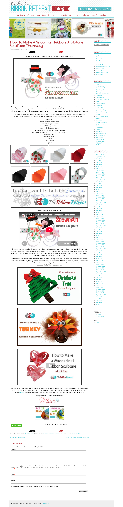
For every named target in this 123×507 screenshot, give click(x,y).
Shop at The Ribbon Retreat (95, 9)
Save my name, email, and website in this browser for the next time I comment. (36, 486)
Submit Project (74, 15)
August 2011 (99, 274)
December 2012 (100, 243)
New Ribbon (41, 14)
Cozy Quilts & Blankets (102, 99)
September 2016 (101, 156)
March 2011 (99, 283)
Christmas (99, 95)
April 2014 (99, 212)
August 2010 (99, 297)
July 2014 (98, 206)
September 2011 (101, 272)
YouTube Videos (29, 433)
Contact (103, 14)
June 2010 (99, 300)
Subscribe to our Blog (102, 72)
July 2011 (98, 275)
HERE (21, 392)
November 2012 (100, 245)
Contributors (99, 61)
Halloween (99, 120)
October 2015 (100, 178)
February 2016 (100, 170)
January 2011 (100, 287)
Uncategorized (100, 141)
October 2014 (100, 201)
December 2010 (100, 289)
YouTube (94, 15)
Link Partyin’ (99, 64)
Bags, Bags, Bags (101, 90)
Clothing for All (100, 97)
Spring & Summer (101, 133)
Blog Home (21, 14)
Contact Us (99, 59)
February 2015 (100, 193)
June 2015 (99, 185)
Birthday (98, 92)
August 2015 (99, 181)
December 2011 (100, 266)
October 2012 (100, 247)
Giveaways (99, 62)
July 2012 (98, 252)
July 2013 (98, 229)
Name (12, 468)
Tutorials (86, 14)
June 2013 (99, 231)
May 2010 (99, 302)
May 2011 (99, 279)
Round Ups (99, 131)
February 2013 (100, 239)
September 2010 (101, 295)
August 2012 (99, 250)
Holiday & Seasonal (101, 122)
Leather (98, 129)
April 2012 (99, 258)
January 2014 (100, 218)
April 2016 (99, 166)
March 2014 (99, 214)
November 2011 (100, 268)
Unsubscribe (99, 74)
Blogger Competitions (102, 93)
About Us (98, 55)
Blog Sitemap (46, 503)
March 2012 (99, 260)
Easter (98, 101)
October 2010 (100, 293)
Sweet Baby (99, 137)
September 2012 (101, 249)
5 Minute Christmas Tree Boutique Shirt (77, 437)
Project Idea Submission (103, 66)
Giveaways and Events (102, 111)
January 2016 (100, 172)
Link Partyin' (53, 15)
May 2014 (99, 210)
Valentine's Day (100, 143)
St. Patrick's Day (100, 135)
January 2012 (100, 264)
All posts (98, 314)
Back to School (100, 88)
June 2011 (99, 277)
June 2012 (99, 254)
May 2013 (99, 233)
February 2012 (100, 262)
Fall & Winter (99, 107)
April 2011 (99, 281)
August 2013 (99, 227)
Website (13, 480)
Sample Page (100, 68)
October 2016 (100, 155)
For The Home (100, 109)
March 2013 (99, 237)
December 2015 (100, 174)
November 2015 (100, 176)
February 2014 (100, 216)
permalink (46, 433)
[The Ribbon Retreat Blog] (40, 6)
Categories (99, 57)
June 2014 (99, 208)
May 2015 (99, 187)
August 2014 (99, 204)
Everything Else (100, 103)
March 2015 (99, 191)
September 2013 (101, 226)
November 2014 (100, 199)
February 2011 (100, 285)
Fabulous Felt (99, 105)
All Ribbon (31, 15)
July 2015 (98, 183)
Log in (97, 322)
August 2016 (99, 158)
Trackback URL (75, 433)
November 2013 (100, 222)
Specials (64, 14)
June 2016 (99, 162)
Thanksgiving (100, 139)
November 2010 (100, 291)
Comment (13, 449)
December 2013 (100, 220)
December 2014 (100, 197)
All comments (100, 316)
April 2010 (99, 304)
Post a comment (53, 433)
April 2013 (99, 235)
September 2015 (101, 180)
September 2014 (101, 203)
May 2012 (99, 256)
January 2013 (100, 241)
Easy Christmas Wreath (17, 437)
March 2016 (99, 168)
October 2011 (100, 270)
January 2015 (100, 195)
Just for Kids (99, 127)
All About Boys (100, 86)
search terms (100, 70)
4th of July (98, 84)
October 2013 (100, 224)
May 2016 (99, 164)
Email (12, 474)
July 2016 (98, 160)
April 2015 (99, 189)
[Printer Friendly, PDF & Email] (17, 428)
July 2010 (98, 298)
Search (96, 40)
